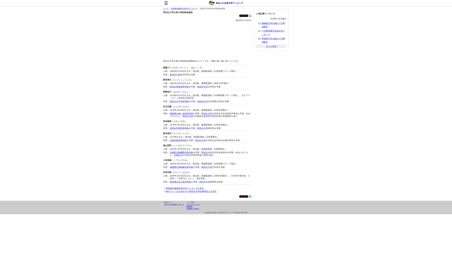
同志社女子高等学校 (179, 101)
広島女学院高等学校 (179, 128)
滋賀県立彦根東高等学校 (181, 167)
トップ (165, 9)
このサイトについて (193, 204)
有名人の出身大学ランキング (229, 3)
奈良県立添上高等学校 (180, 182)
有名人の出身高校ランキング (174, 204)
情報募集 (189, 206)
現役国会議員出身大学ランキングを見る (185, 188)
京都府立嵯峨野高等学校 (181, 152)
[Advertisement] (207, 40)
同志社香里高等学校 (179, 87)
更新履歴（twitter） (193, 209)
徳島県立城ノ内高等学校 (181, 113)
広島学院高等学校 (178, 140)
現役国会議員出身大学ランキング (184, 9)
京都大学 (178, 155)
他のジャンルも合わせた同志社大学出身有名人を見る (191, 191)
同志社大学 (175, 74)
